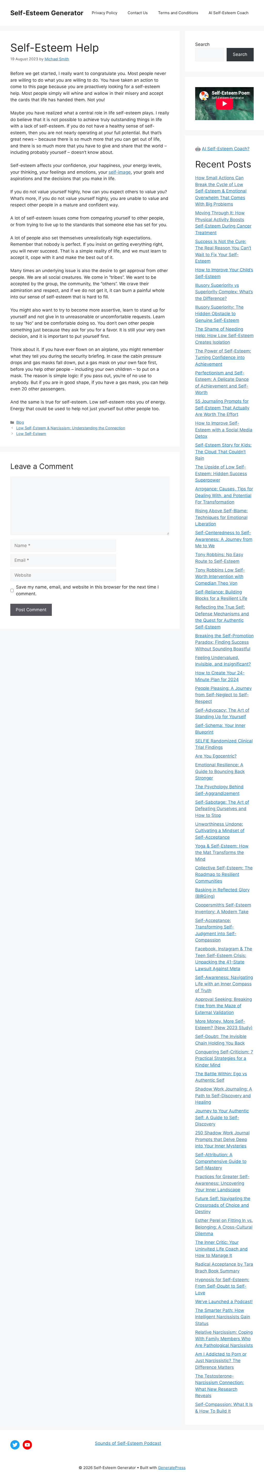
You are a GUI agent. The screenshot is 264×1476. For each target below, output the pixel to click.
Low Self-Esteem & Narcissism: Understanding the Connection (70, 428)
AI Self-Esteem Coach (229, 12)
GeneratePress (172, 1467)
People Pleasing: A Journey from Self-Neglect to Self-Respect (223, 695)
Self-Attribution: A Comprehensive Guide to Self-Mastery (220, 1161)
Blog (20, 422)
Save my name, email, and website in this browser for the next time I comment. (87, 590)
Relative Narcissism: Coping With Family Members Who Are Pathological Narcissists (224, 1339)
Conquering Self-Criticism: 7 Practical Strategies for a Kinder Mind (224, 1058)
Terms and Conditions (178, 12)
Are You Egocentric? (216, 756)
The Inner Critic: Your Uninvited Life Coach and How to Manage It (221, 1249)
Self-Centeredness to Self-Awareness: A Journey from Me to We (223, 539)
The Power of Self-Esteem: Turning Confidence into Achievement (223, 357)
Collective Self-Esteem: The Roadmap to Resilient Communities (224, 874)
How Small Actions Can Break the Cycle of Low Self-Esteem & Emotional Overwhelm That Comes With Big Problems (220, 191)
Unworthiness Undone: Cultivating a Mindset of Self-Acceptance (219, 830)
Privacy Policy (104, 12)
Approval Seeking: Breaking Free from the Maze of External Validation (223, 1006)
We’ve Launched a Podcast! (224, 1301)
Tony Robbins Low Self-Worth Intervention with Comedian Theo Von (220, 576)
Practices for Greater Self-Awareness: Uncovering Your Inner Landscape (222, 1183)
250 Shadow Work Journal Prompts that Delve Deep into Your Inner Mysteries (222, 1139)
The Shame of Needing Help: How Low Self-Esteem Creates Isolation (224, 335)
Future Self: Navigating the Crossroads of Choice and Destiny (222, 1205)
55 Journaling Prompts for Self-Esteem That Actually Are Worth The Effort (222, 408)
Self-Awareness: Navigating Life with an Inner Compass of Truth (224, 984)
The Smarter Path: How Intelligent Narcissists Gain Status (222, 1317)
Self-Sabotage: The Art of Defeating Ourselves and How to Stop (222, 809)
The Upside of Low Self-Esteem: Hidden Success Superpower (221, 473)
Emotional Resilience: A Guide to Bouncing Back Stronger (220, 771)
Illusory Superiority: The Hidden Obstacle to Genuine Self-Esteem (219, 314)
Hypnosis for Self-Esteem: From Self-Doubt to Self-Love (222, 1286)
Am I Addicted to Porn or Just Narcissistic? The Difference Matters (220, 1361)
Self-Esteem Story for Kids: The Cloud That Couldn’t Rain (223, 451)
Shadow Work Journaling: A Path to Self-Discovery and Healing (223, 1095)
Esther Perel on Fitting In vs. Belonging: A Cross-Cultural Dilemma (224, 1227)
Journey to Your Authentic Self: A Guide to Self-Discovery (222, 1117)
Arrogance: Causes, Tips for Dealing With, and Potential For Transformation (224, 495)
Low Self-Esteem (31, 433)
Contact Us (138, 12)
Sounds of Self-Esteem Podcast (128, 1443)
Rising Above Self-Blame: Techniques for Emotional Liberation (221, 517)
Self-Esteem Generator (46, 13)
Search (202, 44)
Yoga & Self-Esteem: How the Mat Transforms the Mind (222, 852)
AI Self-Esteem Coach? (226, 148)
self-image (120, 172)
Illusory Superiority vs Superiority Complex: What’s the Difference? (224, 292)
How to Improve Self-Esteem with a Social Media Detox (223, 430)
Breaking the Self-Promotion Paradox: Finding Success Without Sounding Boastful (224, 642)
